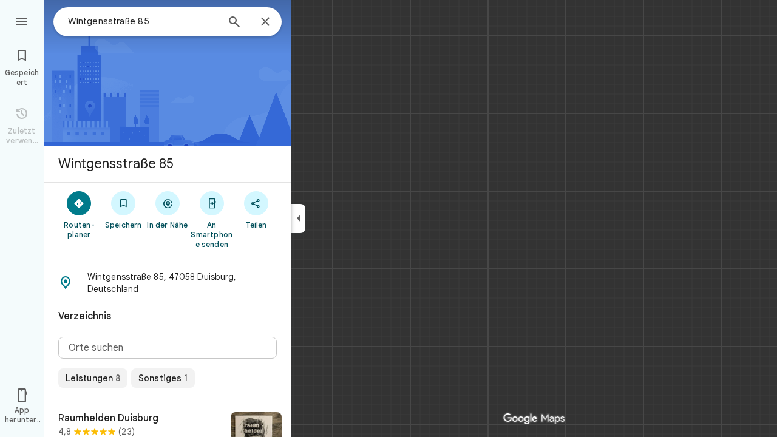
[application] (388, 218)
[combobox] (142, 21)
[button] (167, 283)
